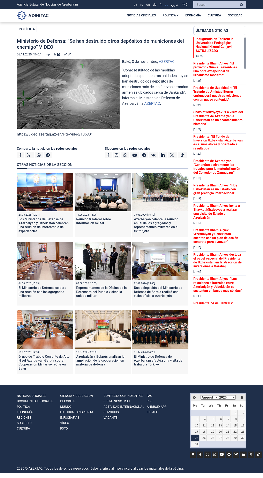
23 (243, 431)
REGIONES (24, 417)
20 (220, 431)
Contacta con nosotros (123, 396)
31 (196, 444)
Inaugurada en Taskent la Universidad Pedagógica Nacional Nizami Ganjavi (214, 45)
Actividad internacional (124, 407)
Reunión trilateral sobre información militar (93, 221)
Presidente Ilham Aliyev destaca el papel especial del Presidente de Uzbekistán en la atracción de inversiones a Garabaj (217, 260)
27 (220, 437)
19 (212, 431)
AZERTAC (167, 61)
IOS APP (152, 412)
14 (227, 425)
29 (235, 437)
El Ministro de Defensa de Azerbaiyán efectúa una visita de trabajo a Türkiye (158, 360)
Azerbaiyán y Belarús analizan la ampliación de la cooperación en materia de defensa (100, 360)
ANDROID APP (156, 407)
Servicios (111, 412)
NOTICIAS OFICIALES (141, 15)
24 (196, 437)
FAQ (149, 396)
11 (204, 425)
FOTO (64, 428)
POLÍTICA (170, 15)
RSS (149, 401)
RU (141, 5)
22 (235, 431)
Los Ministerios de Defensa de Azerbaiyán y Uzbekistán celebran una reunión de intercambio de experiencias (43, 225)
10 (196, 425)
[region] (219, 170)
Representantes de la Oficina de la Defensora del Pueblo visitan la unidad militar (101, 292)
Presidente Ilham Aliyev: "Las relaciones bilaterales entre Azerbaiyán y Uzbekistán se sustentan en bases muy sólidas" (217, 285)
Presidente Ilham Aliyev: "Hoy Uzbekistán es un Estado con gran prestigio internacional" (215, 189)
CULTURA (214, 15)
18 (204, 431)
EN (148, 5)
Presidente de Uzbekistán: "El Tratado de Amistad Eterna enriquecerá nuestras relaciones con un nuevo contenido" (217, 94)
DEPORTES (67, 401)
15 (235, 425)
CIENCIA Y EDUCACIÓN (76, 396)
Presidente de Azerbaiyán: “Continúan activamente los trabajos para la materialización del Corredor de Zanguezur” (216, 167)
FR (160, 5)
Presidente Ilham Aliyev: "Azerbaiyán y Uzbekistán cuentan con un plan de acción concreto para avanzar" (215, 236)
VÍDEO (64, 423)
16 (243, 425)
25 (204, 437)
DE (154, 5)
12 (212, 425)
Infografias (69, 417)
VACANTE (111, 417)
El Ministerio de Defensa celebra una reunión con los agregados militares (42, 292)
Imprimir (51, 54)
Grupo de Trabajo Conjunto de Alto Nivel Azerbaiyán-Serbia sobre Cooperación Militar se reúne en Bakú (43, 362)
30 (243, 437)
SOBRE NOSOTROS (117, 401)
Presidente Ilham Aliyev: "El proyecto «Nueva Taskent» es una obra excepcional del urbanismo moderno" (215, 69)
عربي (175, 5)
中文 (185, 5)
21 (227, 431)
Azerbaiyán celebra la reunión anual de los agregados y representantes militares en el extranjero (156, 225)
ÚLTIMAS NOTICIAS (212, 30)
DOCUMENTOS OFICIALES (35, 401)
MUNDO (65, 407)
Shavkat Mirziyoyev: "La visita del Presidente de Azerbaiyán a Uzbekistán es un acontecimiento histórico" (218, 118)
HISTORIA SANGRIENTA (76, 412)
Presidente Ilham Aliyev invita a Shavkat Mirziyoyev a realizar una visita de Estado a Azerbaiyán (216, 211)
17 (196, 431)
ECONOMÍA (193, 15)
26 (212, 437)
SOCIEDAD (235, 15)
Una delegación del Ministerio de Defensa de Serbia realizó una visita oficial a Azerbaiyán (158, 292)
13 (220, 425)
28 (227, 437)
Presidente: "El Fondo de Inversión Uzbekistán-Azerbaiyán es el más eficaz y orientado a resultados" (218, 142)
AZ (135, 5)
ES (166, 5)
